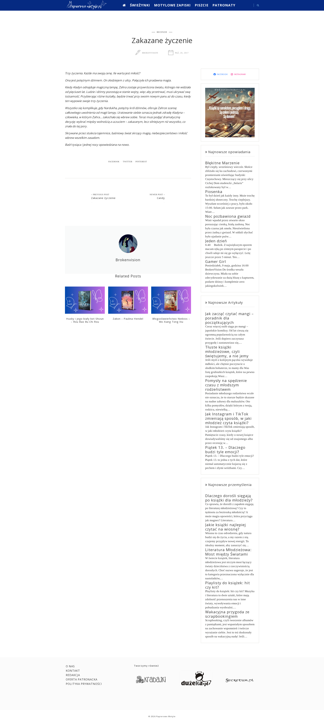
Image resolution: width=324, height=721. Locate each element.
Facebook (113, 162)
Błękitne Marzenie (222, 162)
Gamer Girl (215, 261)
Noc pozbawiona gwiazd (228, 216)
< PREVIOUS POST (100, 195)
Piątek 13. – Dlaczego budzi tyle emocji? (225, 449)
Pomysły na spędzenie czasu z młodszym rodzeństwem (226, 385)
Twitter (127, 162)
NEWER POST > (157, 195)
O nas (70, 666)
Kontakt (73, 671)
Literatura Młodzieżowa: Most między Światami (228, 552)
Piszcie (201, 5)
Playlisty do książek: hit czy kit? (227, 585)
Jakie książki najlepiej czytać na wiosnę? (225, 527)
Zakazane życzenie (103, 198)
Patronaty (223, 5)
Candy (161, 198)
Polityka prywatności (84, 684)
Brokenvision (150, 53)
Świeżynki (140, 5)
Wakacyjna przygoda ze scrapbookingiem (227, 614)
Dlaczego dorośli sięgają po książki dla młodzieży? (229, 498)
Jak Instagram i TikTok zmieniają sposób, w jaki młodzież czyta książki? (228, 418)
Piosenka (213, 191)
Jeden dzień (216, 240)
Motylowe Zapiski (172, 5)
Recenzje (162, 32)
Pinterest (141, 162)
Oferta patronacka (81, 679)
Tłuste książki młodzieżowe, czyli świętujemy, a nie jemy (227, 351)
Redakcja (73, 675)
